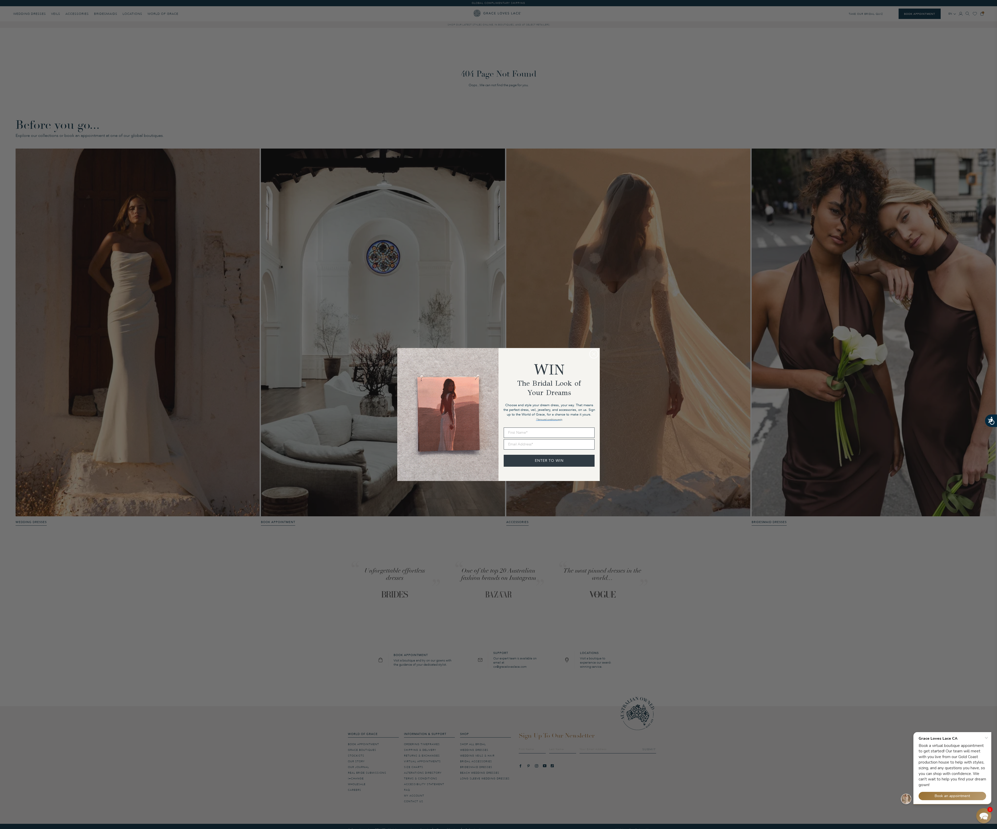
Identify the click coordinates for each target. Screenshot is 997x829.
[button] (983, 815)
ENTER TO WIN (549, 460)
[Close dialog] (594, 354)
